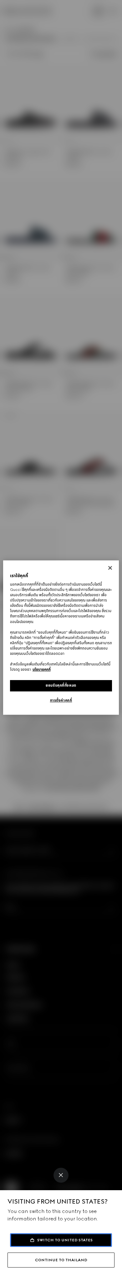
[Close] (61, 1175)
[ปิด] (110, 568)
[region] (61, 637)
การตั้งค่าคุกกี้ (61, 700)
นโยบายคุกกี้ (42, 669)
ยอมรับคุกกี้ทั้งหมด (61, 685)
